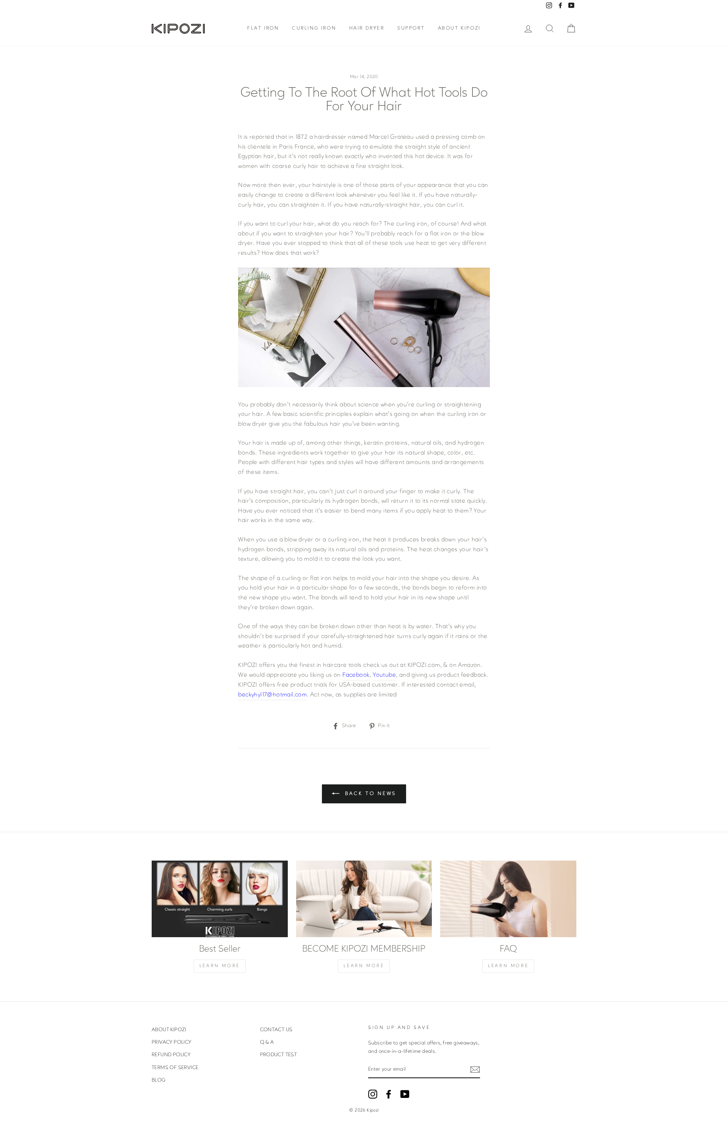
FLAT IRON (263, 28)
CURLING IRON (314, 28)
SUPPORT (411, 28)
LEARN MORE (219, 966)
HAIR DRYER (366, 28)
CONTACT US (276, 1029)
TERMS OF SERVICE (175, 1067)
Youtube (384, 675)
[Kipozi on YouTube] (405, 1094)
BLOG (159, 1080)
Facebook (355, 675)
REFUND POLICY (171, 1054)
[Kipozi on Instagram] (372, 1094)
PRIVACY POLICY (171, 1042)
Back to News (369, 793)
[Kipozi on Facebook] (388, 1094)
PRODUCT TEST (278, 1054)
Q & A (267, 1042)
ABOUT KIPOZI (459, 28)
